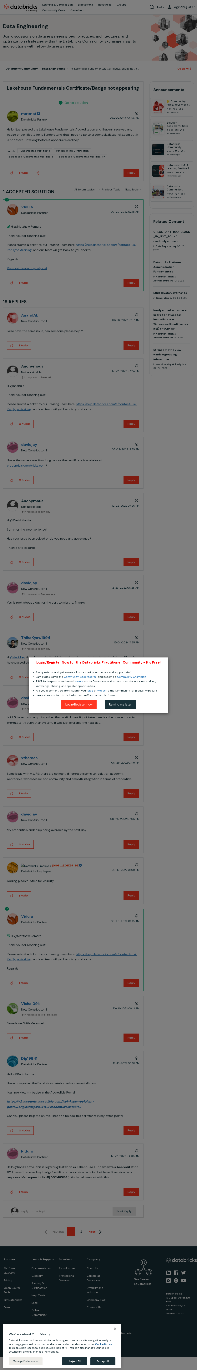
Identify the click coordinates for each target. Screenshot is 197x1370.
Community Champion (131, 676)
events (79, 681)
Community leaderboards (80, 676)
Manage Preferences (25, 1361)
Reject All (75, 1361)
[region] (62, 1346)
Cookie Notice (103, 1344)
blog (90, 690)
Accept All (103, 1361)
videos (101, 690)
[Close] (115, 1328)
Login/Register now (79, 704)
